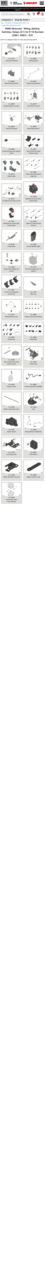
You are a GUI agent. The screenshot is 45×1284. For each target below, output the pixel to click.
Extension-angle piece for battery (33, 269)
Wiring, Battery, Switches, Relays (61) (11, 25)
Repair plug (11, 338)
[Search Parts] (28, 14)
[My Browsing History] (33, 14)
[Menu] (42, 3)
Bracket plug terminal (11, 82)
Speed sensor (11, 430)
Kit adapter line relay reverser (11, 200)
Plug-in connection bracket (33, 315)
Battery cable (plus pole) (11, 408)
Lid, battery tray (11, 453)
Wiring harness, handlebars (33, 430)
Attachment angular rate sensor (11, 269)
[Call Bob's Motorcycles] (42, 14)
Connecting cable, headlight (33, 385)
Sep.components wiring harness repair (11, 362)
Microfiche (8, 23)
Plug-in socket (11, 385)
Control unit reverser (33, 105)
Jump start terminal (11, 59)
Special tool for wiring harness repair (33, 151)
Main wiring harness (33, 127)
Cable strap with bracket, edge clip (33, 174)
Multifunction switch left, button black (33, 199)
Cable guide (11, 245)
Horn (33, 408)
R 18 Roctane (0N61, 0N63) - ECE (20, 23)
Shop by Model (22, 20)
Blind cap (33, 293)
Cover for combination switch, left (11, 292)
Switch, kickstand (11, 127)
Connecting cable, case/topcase (11, 499)
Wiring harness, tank (11, 315)
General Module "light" (33, 245)
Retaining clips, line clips (11, 105)
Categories (7, 20)
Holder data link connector (11, 476)
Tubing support (33, 59)
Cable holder (11, 175)
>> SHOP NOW (25, 8)
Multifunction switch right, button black (11, 223)
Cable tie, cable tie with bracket (33, 223)
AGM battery (33, 453)
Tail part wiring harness (33, 82)
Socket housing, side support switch (11, 151)
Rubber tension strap (33, 476)
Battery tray (33, 363)
